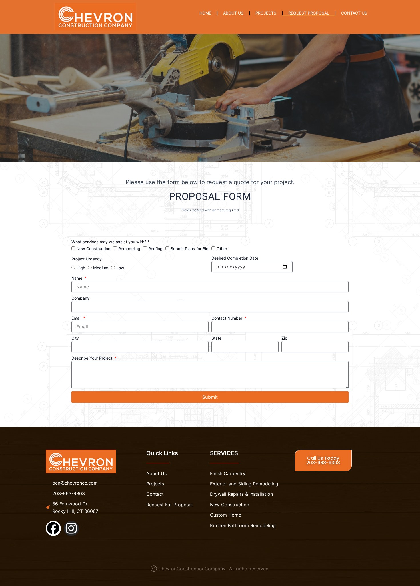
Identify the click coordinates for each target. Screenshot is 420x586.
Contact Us (354, 13)
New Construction (93, 248)
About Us (233, 13)
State (216, 338)
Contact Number (227, 318)
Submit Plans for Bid (190, 248)
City (75, 338)
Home (205, 13)
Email (76, 318)
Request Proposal (308, 13)
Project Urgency (86, 258)
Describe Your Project (92, 358)
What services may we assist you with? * (110, 241)
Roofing (155, 248)
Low (120, 267)
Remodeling (129, 248)
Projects (265, 13)
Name (77, 278)
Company (80, 298)
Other (222, 248)
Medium (100, 267)
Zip (284, 338)
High (81, 267)
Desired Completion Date (234, 258)
